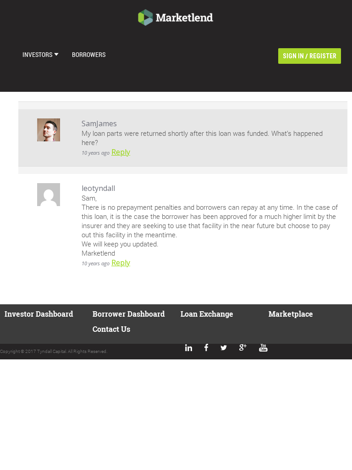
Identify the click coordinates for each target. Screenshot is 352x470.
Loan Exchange (207, 314)
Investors (37, 54)
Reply (120, 152)
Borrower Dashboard (129, 314)
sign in (293, 56)
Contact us (111, 329)
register (322, 56)
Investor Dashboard (39, 314)
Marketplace (291, 314)
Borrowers (88, 54)
